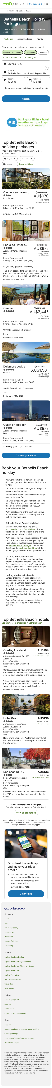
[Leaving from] (26, 63)
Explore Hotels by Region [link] (14, 957)
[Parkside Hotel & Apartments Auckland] (26, 262)
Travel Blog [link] (8, 984)
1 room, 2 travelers (10, 57)
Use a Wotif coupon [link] (11, 1042)
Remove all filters (26, 164)
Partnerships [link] (9, 932)
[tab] (8, 39)
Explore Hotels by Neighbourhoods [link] (17, 961)
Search (26, 98)
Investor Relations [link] (11, 941)
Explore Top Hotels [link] (11, 975)
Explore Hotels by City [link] (12, 970)
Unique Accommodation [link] (13, 979)
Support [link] (7, 1025)
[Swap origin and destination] (47, 68)
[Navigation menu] (47, 4)
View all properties (26, 812)
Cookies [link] (7, 1004)
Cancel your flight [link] (11, 1034)
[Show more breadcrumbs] (4, 10)
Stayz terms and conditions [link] (15, 1013)
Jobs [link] (6, 923)
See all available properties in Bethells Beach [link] (22, 623)
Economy (29, 57)
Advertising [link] (8, 946)
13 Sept (37, 81)
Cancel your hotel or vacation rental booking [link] (21, 1029)
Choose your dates (26, 455)
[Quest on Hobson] (26, 436)
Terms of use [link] (9, 1009)
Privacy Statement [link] (11, 1000)
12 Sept (12, 81)
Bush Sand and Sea (28, 548)
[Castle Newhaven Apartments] (26, 204)
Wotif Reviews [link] (9, 988)
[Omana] (26, 322)
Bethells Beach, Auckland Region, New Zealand (29, 73)
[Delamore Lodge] (26, 381)
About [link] (6, 919)
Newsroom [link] (8, 937)
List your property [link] (11, 928)
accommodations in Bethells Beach (21, 529)
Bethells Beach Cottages (20, 545)
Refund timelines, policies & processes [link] (19, 1038)
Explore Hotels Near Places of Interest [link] (19, 966)
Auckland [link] (13, 11)
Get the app (26, 893)
